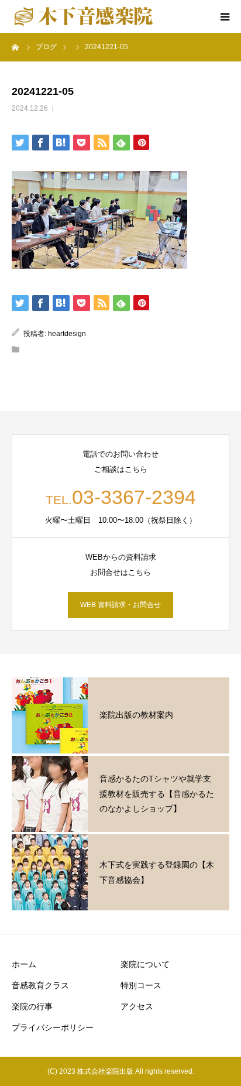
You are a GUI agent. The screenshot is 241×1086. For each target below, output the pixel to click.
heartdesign (67, 334)
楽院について (145, 964)
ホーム (24, 964)
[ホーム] (16, 47)
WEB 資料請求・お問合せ (120, 605)
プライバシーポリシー (53, 1027)
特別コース (140, 985)
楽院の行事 (32, 1006)
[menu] (224, 16)
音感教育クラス (40, 985)
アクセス (136, 1006)
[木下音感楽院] (83, 16)
